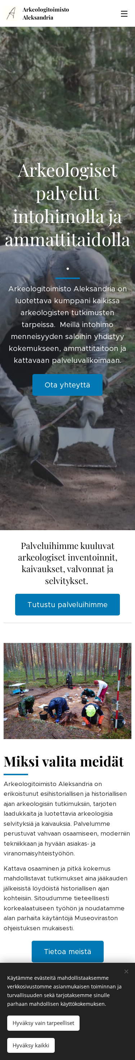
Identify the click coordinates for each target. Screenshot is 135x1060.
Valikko (124, 13)
